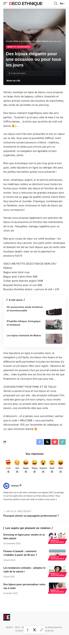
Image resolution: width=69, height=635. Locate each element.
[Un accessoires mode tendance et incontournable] (54, 310)
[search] (55, 3)
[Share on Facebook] (27, 629)
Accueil (9, 41)
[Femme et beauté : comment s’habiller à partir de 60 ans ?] (57, 554)
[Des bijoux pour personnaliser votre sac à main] (57, 588)
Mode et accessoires (22, 41)
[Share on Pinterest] (54, 442)
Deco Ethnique (25, 3)
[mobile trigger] (6, 3)
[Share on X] (34, 629)
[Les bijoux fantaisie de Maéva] (54, 339)
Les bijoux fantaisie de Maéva (24, 335)
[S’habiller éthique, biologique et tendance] (54, 325)
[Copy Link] (41, 629)
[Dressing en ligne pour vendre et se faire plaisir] (57, 538)
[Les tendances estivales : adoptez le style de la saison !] (57, 571)
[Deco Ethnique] (6, 617)
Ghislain (15, 486)
